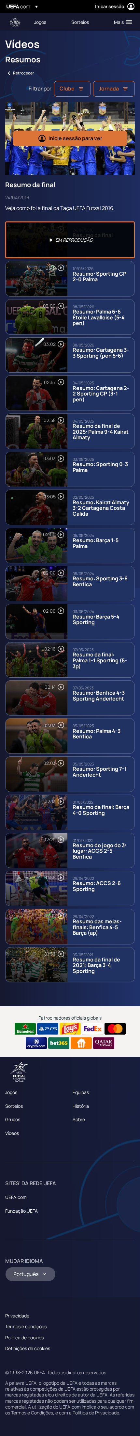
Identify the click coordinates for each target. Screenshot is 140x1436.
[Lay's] (70, 1029)
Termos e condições (26, 1326)
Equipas (81, 1092)
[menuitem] (47, 22)
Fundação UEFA (21, 1211)
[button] (121, 22)
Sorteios (14, 1106)
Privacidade (17, 1316)
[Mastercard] (115, 1029)
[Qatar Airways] (103, 1043)
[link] (40, 22)
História (81, 1106)
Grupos (12, 1119)
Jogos (11, 1092)
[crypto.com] (36, 1043)
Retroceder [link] (23, 73)
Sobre (79, 1119)
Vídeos (12, 1133)
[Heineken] (25, 1029)
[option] (70, 239)
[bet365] (58, 1043)
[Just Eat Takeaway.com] (81, 1043)
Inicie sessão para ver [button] (75, 138)
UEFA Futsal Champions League (15, 22)
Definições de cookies (27, 1348)
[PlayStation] (47, 1029)
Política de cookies (24, 1337)
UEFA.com (16, 1197)
